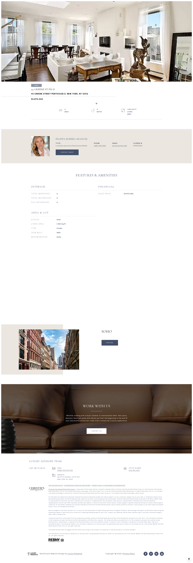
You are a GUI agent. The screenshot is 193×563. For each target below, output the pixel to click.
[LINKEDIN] (156, 554)
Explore (109, 343)
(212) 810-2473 (134, 470)
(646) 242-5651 (100, 146)
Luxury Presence (75, 554)
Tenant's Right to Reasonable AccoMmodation (108, 485)
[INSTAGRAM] (151, 554)
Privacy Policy (129, 554)
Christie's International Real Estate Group (61, 489)
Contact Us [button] (96, 431)
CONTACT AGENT (67, 152)
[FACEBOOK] (146, 554)
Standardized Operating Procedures (77, 485)
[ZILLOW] (162, 554)
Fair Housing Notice (56, 485)
